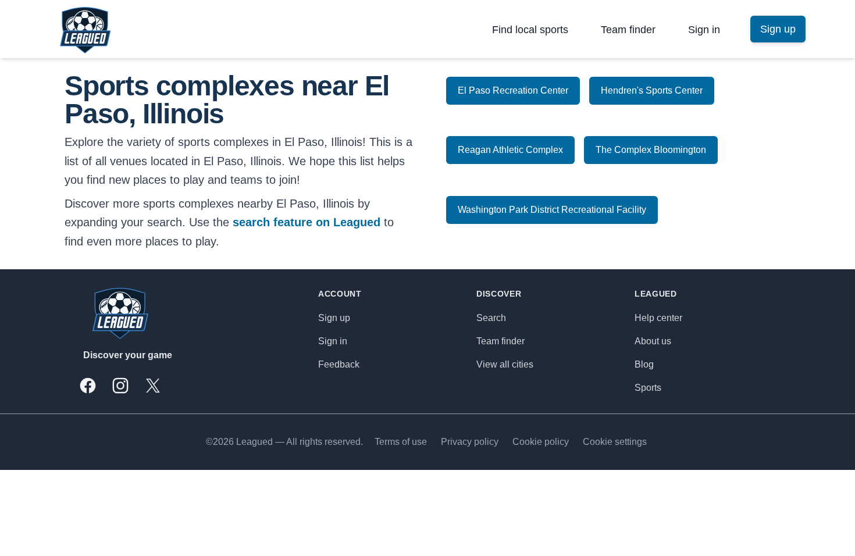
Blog (644, 364)
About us (653, 341)
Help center (658, 318)
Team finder (628, 29)
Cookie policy (540, 442)
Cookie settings (615, 442)
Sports (648, 388)
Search (491, 318)
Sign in (704, 29)
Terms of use (401, 442)
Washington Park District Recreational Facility (552, 210)
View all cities (504, 364)
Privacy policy (469, 442)
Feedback (338, 364)
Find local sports (530, 29)
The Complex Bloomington (651, 150)
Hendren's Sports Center (652, 90)
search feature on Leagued (306, 222)
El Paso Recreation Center (513, 90)
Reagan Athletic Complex (510, 150)
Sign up (334, 318)
